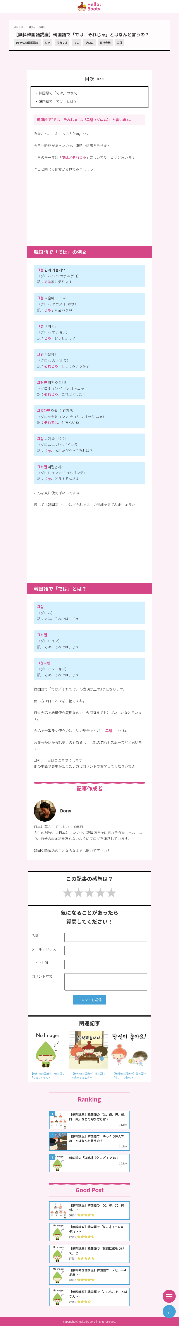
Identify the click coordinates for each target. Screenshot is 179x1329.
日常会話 (105, 42)
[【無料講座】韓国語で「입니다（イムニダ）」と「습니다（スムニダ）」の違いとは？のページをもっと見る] (89, 1232)
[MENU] (169, 1296)
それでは (62, 42)
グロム (89, 42)
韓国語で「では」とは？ (58, 101)
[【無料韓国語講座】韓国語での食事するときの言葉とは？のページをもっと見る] (47, 1050)
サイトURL (40, 962)
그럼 (119, 42)
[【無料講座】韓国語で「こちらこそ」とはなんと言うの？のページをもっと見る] (89, 1297)
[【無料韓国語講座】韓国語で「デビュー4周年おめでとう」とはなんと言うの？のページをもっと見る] (89, 1275)
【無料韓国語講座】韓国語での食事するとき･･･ (48, 1075)
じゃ (47, 42)
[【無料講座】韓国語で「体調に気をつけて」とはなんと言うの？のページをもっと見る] (89, 1254)
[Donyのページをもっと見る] (45, 820)
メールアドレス (44, 949)
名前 (35, 935)
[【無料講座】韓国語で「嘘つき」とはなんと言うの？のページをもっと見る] (129, 1050)
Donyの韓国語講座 (27, 42)
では (76, 42)
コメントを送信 (89, 999)
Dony (65, 810)
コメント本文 (42, 976)
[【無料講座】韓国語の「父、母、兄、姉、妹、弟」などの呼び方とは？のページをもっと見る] (89, 1120)
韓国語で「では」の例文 (58, 92)
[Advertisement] (89, 58)
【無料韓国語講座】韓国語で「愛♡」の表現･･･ (88, 1075)
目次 (89, 78)
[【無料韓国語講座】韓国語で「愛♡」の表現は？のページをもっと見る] (88, 1050)
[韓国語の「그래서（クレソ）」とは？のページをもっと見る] (89, 1163)
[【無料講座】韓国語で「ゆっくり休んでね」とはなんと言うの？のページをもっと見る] (89, 1141)
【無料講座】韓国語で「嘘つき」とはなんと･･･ (129, 1075)
